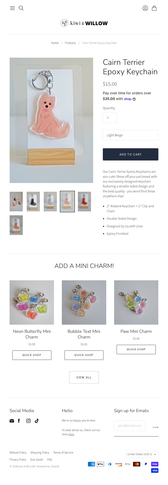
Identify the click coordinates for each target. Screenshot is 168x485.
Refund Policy (18, 452)
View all (83, 377)
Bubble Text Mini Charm (84, 334)
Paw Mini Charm (136, 331)
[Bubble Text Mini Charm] (84, 302)
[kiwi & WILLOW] (84, 23)
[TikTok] (37, 421)
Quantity (109, 108)
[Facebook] (19, 421)
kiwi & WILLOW (26, 466)
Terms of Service (63, 452)
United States (139, 454)
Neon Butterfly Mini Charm (32, 334)
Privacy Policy (18, 459)
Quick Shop (31, 355)
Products (70, 43)
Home (55, 43)
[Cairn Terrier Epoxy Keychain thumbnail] (16, 201)
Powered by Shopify (48, 466)
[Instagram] (28, 421)
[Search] (21, 8)
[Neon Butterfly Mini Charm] (32, 302)
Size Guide (36, 459)
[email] (12, 421)
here (71, 434)
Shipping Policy (39, 452)
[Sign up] (155, 427)
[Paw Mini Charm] (136, 302)
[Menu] (12, 8)
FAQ (49, 459)
